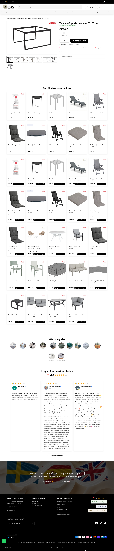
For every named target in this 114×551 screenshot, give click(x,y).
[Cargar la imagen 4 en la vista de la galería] (32, 59)
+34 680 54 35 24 (12, 507)
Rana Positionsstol (54, 211)
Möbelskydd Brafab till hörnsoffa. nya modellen (97, 282)
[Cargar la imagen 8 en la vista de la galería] (10, 66)
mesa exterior (28, 18)
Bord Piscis (52, 179)
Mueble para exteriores (18, 18)
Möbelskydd (53, 281)
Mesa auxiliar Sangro (34, 113)
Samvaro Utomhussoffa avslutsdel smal (35, 316)
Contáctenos (108, 1)
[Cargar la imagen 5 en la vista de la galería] (39, 59)
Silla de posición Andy (96, 113)
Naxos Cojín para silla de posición (15, 146)
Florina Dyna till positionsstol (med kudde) (96, 213)
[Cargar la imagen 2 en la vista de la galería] (17, 59)
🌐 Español (11, 537)
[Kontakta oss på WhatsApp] (4, 541)
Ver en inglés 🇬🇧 (65, 481)
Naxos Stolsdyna (95, 247)
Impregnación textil (14, 113)
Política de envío (72, 542)
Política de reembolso (39, 542)
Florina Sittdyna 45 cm (76, 211)
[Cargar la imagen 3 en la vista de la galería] (24, 59)
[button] (8, 12)
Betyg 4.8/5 (99, 48)
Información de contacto (83, 542)
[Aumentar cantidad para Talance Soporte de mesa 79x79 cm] (67, 41)
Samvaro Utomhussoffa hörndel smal (76, 316)
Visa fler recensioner (57, 455)
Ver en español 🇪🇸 (48, 481)
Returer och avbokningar (63, 514)
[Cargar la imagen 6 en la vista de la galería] (46, 59)
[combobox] (51, 7)
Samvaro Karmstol (75, 247)
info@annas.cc (11, 510)
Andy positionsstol (96, 179)
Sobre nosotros (61, 504)
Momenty (61, 547)
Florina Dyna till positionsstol (12, 248)
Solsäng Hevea (74, 179)
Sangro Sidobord (33, 179)
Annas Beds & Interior (28, 542)
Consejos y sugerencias (63, 509)
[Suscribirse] (32, 523)
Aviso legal (93, 542)
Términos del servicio (62, 542)
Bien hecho (9, 18)
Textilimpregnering (13, 179)
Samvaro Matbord (54, 247)
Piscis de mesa (53, 113)
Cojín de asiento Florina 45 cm (76, 146)
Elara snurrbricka (33, 211)
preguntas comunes (62, 507)
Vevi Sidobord (12, 315)
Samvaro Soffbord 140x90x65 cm (54, 316)
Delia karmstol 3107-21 (35, 281)
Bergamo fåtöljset (33, 247)
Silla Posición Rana (54, 145)
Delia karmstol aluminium (15, 281)
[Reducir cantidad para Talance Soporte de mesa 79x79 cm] (61, 41)
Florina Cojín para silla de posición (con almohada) (97, 146)
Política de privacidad (51, 542)
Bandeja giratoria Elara (35, 145)
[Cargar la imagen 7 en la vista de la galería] (53, 59)
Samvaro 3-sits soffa (75, 281)
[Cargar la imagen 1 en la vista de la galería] (10, 59)
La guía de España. (62, 512)
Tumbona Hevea (74, 113)
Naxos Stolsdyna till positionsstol (14, 212)
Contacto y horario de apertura (65, 501)
